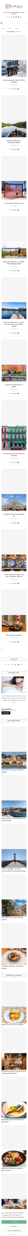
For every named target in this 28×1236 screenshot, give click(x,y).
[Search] (26, 23)
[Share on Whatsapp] (16, 89)
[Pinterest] (13, 17)
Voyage (10, 28)
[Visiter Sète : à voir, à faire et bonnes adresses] (14, 895)
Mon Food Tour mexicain (14, 635)
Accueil (3, 28)
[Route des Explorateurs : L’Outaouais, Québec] (14, 116)
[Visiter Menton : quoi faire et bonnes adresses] (14, 747)
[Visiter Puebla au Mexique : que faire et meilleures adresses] (14, 550)
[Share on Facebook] (11, 89)
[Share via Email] (18, 89)
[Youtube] (16, 17)
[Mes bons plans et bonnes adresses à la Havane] (14, 425)
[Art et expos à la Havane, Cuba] (14, 178)
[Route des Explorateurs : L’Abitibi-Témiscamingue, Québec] (14, 237)
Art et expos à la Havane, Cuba (14, 203)
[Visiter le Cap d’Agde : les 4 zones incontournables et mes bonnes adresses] (14, 846)
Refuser (14, 1226)
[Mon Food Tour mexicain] (14, 611)
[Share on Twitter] (13, 89)
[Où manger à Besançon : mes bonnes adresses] (14, 944)
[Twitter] (9, 17)
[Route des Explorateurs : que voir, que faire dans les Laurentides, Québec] (14, 298)
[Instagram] (11, 17)
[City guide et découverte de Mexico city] (14, 490)
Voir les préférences (14, 1230)
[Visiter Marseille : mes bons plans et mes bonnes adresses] (14, 796)
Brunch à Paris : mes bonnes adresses (12, 1024)
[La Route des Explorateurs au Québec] (14, 360)
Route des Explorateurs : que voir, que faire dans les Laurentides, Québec (14, 324)
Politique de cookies (13, 1234)
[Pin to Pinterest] (14, 89)
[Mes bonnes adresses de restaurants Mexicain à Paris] (14, 1146)
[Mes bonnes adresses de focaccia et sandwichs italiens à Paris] (14, 1195)
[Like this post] (9, 89)
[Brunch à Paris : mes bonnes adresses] (14, 1002)
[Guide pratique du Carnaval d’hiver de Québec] (14, 56)
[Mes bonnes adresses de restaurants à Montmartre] (14, 1097)
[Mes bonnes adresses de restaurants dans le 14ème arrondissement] (14, 1049)
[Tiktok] (20, 17)
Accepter (14, 1222)
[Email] (18, 17)
